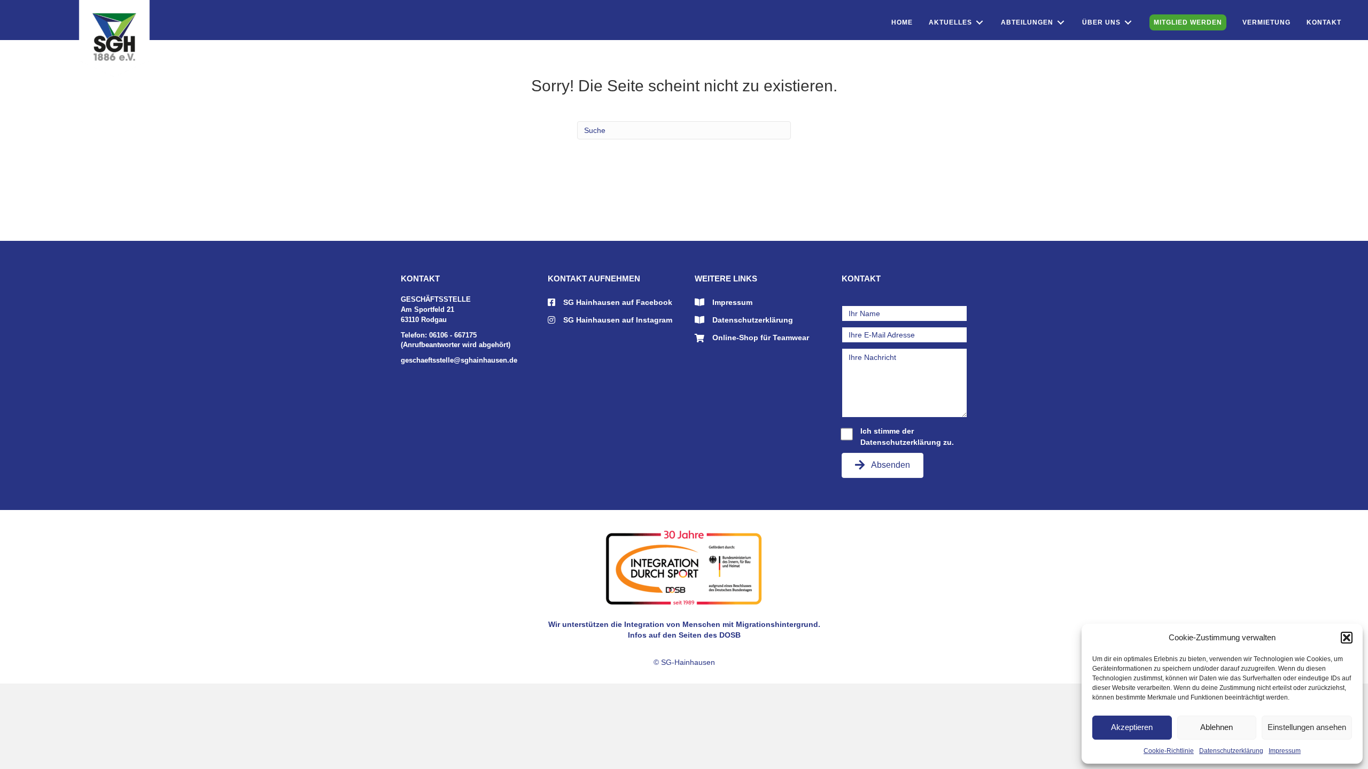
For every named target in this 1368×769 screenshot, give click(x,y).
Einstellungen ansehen (1307, 727)
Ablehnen (1216, 727)
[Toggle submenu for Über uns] (1128, 23)
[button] (1346, 637)
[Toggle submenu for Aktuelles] (979, 23)
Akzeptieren (1132, 727)
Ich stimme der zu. (907, 436)
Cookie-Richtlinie (1169, 751)
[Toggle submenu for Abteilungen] (1060, 23)
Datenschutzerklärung (1231, 751)
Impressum (1285, 751)
